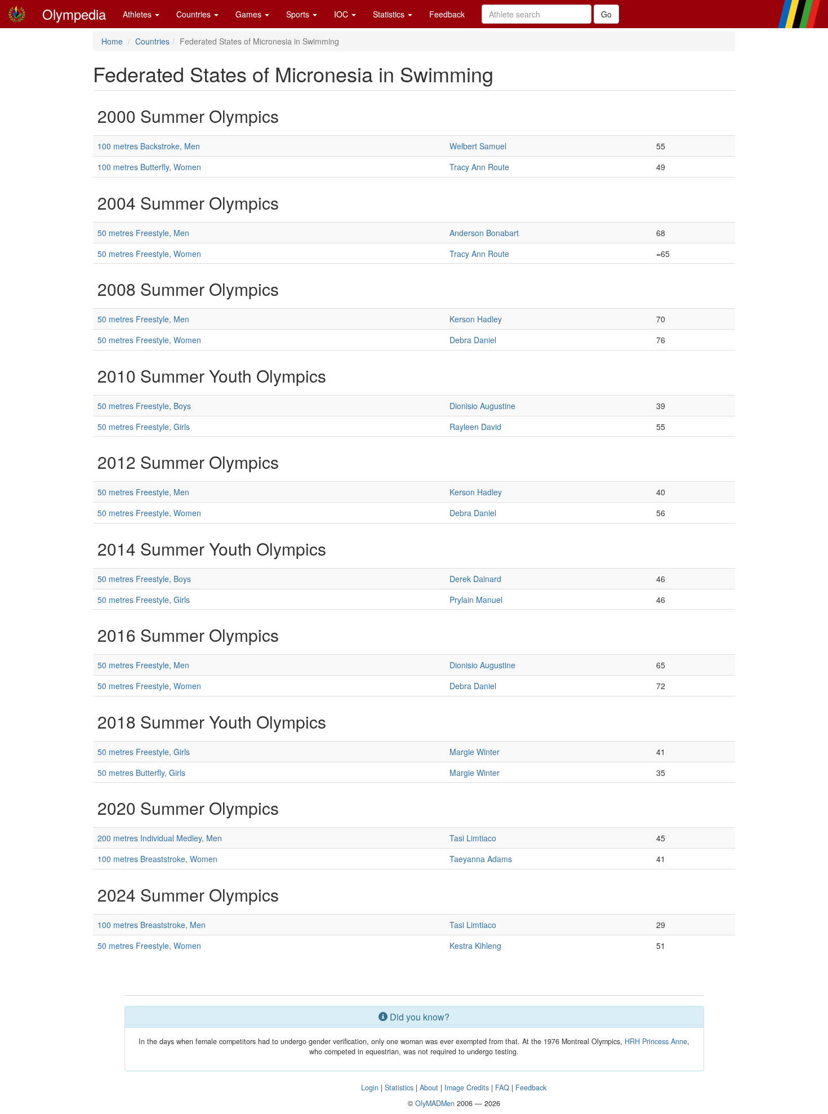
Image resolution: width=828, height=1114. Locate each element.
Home (112, 41)
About (429, 1087)
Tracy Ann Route (479, 166)
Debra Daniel (472, 339)
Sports (298, 14)
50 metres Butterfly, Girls (141, 772)
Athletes (138, 14)
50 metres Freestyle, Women (149, 253)
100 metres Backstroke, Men (148, 146)
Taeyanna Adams (480, 858)
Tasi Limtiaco (472, 838)
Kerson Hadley (475, 319)
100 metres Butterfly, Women (149, 166)
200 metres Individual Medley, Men (159, 838)
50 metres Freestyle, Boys (144, 405)
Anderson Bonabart (484, 232)
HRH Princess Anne (656, 1041)
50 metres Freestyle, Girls (143, 426)
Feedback (447, 14)
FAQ (502, 1087)
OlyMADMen (435, 1103)
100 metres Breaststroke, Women (157, 858)
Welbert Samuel (477, 146)
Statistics (390, 14)
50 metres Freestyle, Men (143, 232)
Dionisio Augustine (482, 405)
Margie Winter (474, 751)
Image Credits (466, 1087)
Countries (194, 14)
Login (370, 1087)
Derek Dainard (475, 578)
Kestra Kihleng (475, 945)
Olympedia (74, 14)
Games (249, 14)
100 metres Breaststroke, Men (151, 924)
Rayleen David (475, 426)
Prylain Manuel (475, 599)
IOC (342, 14)
